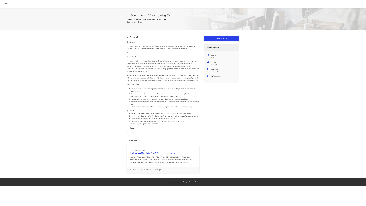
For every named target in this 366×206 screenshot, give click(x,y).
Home (7, 3)
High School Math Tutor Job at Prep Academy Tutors (152, 153)
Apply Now (220, 38)
